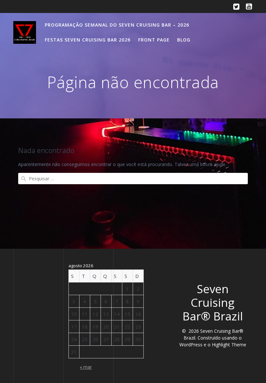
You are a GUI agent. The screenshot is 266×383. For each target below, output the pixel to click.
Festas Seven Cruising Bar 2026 (87, 40)
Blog (183, 40)
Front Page (154, 40)
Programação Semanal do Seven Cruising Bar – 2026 (117, 25)
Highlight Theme (229, 344)
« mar (86, 367)
